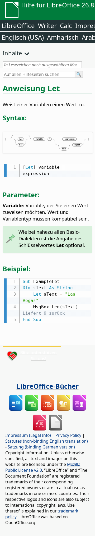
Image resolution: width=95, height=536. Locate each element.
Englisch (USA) (23, 37)
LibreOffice (18, 25)
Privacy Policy (68, 435)
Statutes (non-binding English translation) (46, 441)
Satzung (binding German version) (41, 447)
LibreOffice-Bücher (48, 386)
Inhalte (12, 53)
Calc (66, 25)
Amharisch (63, 37)
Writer (47, 25)
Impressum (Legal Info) (28, 435)
